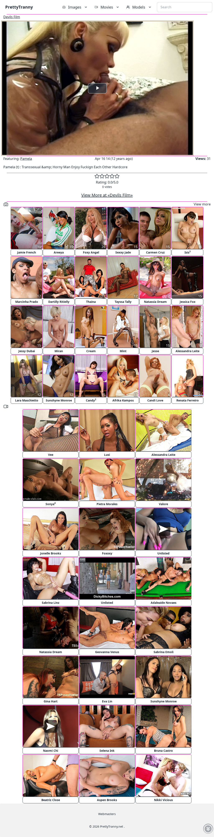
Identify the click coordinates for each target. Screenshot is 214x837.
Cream (91, 351)
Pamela (26, 158)
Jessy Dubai (26, 351)
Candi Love (155, 400)
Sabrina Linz (50, 603)
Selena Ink (107, 751)
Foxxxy (107, 553)
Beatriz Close (50, 800)
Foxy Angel (91, 252)
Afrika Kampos (123, 400)
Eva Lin (107, 701)
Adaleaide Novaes (163, 603)
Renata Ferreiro (187, 400)
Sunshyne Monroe (59, 400)
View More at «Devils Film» (107, 195)
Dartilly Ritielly (58, 302)
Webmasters (107, 814)
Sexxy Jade (123, 252)
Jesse (155, 351)
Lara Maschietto (26, 400)
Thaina (91, 302)
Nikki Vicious (163, 800)
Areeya (59, 252)
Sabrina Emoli (163, 652)
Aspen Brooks (107, 800)
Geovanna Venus (107, 652)
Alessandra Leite (187, 351)
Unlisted (163, 553)
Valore (163, 504)
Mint (123, 351)
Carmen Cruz (155, 252)
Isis (188, 252)
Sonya (51, 504)
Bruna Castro (163, 751)
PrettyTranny (19, 7)
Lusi (107, 455)
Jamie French (26, 252)
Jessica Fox (187, 302)
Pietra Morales (107, 504)
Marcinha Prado (26, 302)
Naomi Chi (50, 751)
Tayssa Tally (123, 302)
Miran (59, 351)
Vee (50, 455)
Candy (91, 400)
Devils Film (11, 17)
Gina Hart (50, 701)
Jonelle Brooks (50, 553)
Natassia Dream (155, 302)
